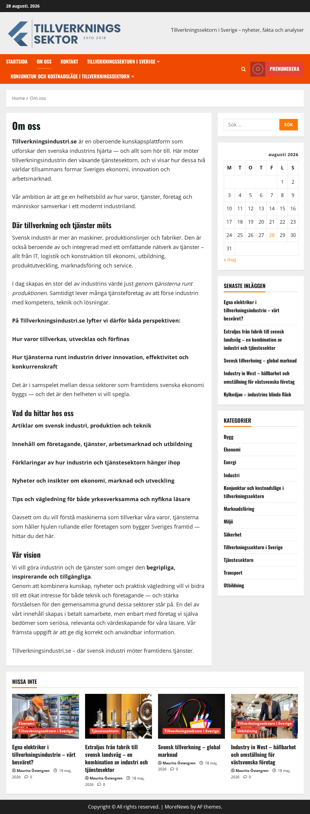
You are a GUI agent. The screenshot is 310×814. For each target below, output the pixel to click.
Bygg (228, 436)
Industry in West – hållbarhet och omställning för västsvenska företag (263, 754)
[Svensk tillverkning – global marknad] (191, 716)
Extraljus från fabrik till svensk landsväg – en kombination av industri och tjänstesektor (254, 339)
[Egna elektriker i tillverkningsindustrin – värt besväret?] (45, 716)
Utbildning (234, 585)
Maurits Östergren (33, 770)
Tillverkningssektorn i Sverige (121, 61)
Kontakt (69, 61)
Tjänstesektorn (238, 559)
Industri (231, 475)
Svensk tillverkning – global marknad (260, 360)
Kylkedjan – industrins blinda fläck (257, 394)
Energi (230, 462)
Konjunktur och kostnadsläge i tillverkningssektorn (70, 76)
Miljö (228, 521)
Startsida (17, 61)
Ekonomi (232, 449)
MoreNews (177, 806)
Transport (233, 572)
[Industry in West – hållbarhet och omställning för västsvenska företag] (264, 716)
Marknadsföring (239, 508)
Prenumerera (284, 68)
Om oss (44, 61)
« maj (230, 259)
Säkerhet (233, 534)
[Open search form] (243, 69)
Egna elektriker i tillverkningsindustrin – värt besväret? (251, 310)
